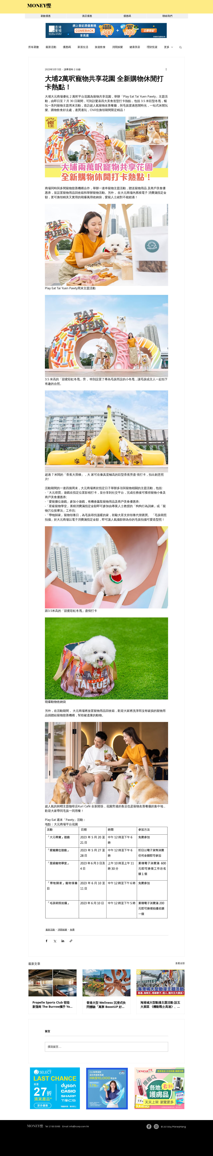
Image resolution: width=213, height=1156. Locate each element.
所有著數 (33, 47)
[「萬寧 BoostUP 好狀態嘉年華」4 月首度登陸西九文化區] (107, 982)
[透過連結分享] (71, 940)
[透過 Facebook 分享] (46, 940)
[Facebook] (148, 1126)
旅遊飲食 (100, 47)
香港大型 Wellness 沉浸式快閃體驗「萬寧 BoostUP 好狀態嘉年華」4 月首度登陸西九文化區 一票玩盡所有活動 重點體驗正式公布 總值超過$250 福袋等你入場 (106, 1005)
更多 (166, 47)
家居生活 (83, 47)
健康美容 (134, 47)
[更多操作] (166, 69)
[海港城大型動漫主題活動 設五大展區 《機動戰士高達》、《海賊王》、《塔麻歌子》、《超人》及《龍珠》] (160, 982)
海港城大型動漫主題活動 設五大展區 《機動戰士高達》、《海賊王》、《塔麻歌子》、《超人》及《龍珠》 (160, 1004)
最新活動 (51, 47)
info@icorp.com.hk (79, 1126)
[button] (180, 47)
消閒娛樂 (117, 47)
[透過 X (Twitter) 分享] (54, 940)
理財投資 (152, 47)
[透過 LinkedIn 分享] (62, 940)
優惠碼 (67, 47)
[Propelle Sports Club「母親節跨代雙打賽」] (52, 982)
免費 (72, 929)
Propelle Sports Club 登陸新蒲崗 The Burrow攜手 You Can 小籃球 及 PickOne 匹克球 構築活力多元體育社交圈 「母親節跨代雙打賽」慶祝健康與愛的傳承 (52, 1004)
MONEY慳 (35, 1126)
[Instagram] (156, 1126)
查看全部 (180, 963)
